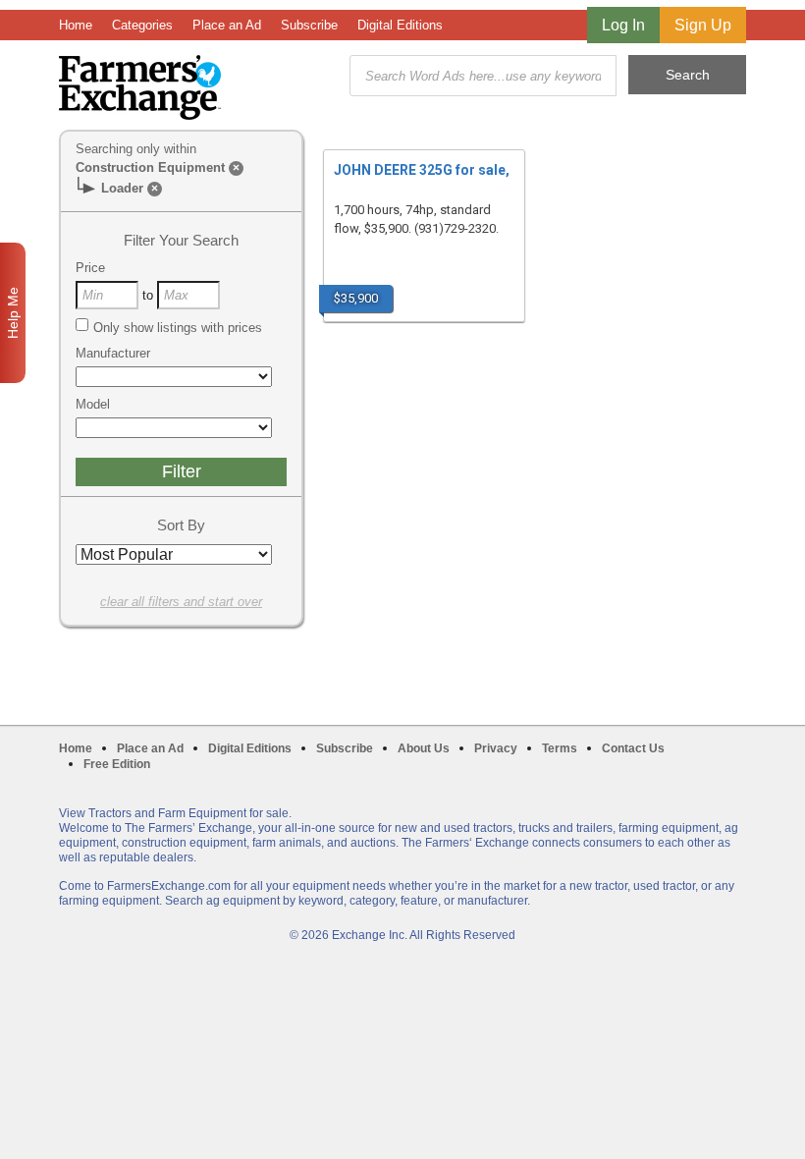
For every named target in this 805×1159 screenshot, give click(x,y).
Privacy (495, 748)
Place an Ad (226, 25)
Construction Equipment (150, 167)
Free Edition (116, 764)
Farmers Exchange (140, 87)
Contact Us (633, 748)
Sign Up (702, 25)
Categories (142, 25)
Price (90, 267)
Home (75, 25)
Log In (623, 25)
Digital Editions (400, 25)
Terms (559, 748)
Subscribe (309, 25)
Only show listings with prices (177, 327)
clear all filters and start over (181, 601)
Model (93, 404)
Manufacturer (113, 353)
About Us (424, 748)
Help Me (13, 313)
